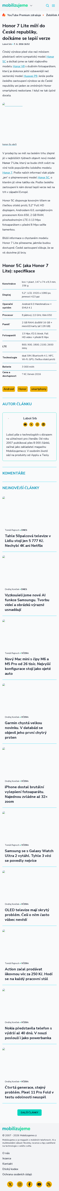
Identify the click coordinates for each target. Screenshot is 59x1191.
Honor (22, 389)
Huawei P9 (30, 76)
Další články (29, 1112)
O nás (6, 1153)
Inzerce (6, 1158)
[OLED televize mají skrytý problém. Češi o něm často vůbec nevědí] (29, 885)
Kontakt (7, 1164)
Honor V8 (19, 66)
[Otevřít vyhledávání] (47, 5)
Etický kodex (10, 1169)
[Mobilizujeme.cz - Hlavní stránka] (15, 5)
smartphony (38, 389)
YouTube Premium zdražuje (24, 15)
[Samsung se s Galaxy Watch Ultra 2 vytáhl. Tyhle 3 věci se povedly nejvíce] (29, 826)
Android (9, 389)
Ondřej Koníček (12, 589)
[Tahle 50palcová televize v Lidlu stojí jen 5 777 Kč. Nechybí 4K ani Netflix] (29, 511)
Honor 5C (43, 177)
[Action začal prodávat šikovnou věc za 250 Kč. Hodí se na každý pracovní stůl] (29, 944)
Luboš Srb (7, 44)
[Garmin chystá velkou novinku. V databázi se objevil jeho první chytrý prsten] (29, 698)
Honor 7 (7, 172)
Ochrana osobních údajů (17, 1174)
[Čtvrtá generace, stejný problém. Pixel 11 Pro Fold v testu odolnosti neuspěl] (29, 1063)
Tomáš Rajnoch (12, 530)
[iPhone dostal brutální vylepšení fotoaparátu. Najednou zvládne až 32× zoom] (29, 762)
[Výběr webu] (31, 5)
